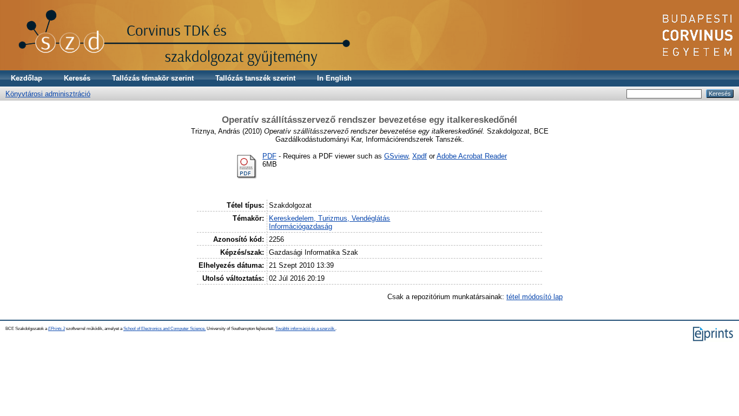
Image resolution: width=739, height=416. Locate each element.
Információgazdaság (300, 226)
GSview (396, 156)
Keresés (77, 78)
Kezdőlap (26, 78)
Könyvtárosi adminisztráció (47, 94)
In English (334, 78)
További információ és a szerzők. (305, 328)
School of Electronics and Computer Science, (164, 328)
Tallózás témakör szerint (153, 78)
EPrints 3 (56, 328)
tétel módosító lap (534, 297)
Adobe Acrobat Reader (472, 156)
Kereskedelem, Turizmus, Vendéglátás (329, 218)
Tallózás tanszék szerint (255, 78)
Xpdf (419, 156)
